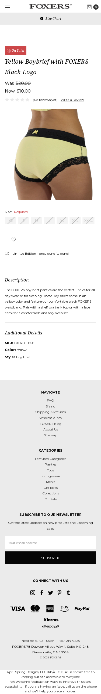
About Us (50, 429)
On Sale (50, 499)
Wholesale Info (50, 418)
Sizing (50, 406)
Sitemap (50, 435)
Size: (16, 212)
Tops (50, 470)
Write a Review (72, 100)
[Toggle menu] (7, 7)
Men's (50, 482)
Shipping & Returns (50, 412)
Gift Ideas (50, 488)
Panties (50, 464)
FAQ (50, 400)
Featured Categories (50, 459)
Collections (50, 493)
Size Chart (53, 18)
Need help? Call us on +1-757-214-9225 (51, 641)
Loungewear (50, 476)
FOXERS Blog (50, 424)
